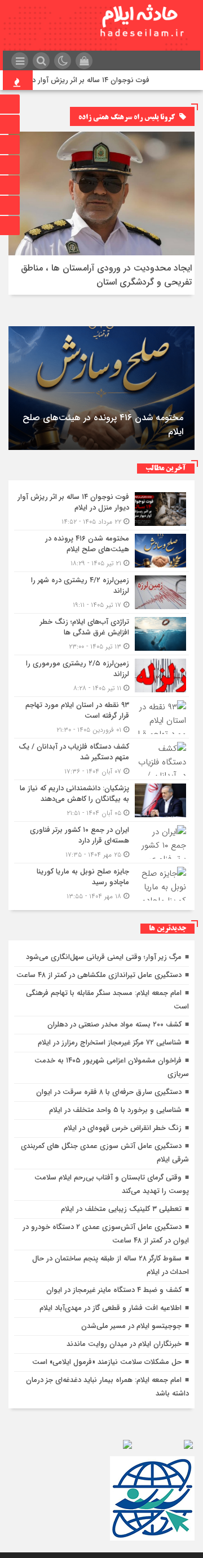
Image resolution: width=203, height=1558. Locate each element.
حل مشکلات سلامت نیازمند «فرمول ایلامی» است (107, 1362)
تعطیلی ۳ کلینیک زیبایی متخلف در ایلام (121, 1209)
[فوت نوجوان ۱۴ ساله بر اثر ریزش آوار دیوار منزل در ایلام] (101, 509)
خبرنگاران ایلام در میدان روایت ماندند (124, 1344)
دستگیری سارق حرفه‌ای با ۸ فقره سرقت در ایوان (109, 1092)
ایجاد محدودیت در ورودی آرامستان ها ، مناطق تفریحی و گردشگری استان (106, 275)
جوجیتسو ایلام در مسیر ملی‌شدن (131, 1326)
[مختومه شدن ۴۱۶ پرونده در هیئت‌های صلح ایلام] (101, 550)
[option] (101, 388)
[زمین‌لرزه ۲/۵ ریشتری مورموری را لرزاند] (101, 675)
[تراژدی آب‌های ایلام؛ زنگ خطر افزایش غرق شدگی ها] (101, 634)
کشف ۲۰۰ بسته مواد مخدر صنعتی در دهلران (114, 1024)
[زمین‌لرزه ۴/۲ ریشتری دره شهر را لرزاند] (101, 592)
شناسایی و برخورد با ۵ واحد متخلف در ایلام (115, 1110)
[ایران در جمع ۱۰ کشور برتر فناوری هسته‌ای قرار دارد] (101, 842)
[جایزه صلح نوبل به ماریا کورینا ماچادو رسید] (101, 882)
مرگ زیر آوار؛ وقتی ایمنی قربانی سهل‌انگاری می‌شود (104, 957)
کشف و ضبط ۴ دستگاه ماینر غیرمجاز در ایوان (114, 1290)
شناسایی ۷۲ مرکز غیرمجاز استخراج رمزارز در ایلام (110, 1042)
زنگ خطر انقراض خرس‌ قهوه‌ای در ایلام (123, 1128)
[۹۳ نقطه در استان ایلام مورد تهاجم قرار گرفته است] (101, 717)
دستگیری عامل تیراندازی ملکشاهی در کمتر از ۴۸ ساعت (99, 975)
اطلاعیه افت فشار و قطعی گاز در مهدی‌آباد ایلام (110, 1308)
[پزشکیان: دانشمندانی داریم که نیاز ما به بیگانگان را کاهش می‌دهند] (101, 800)
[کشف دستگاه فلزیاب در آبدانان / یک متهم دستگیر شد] (101, 759)
